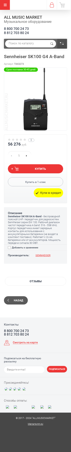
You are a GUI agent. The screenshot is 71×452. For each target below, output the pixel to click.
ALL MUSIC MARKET (23, 17)
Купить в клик (35, 182)
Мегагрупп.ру (35, 423)
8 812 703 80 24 (16, 33)
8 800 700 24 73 (16, 29)
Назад (18, 300)
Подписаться (57, 369)
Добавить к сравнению (24, 247)
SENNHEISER (43, 255)
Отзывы (36, 281)
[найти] (52, 43)
